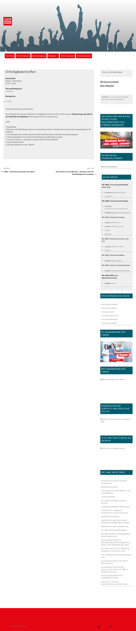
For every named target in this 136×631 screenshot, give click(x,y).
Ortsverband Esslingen (109, 308)
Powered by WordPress (19, 626)
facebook (108, 196)
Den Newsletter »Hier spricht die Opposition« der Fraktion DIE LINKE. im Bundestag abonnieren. (114, 569)
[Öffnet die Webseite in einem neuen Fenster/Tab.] (116, 456)
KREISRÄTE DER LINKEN (110, 516)
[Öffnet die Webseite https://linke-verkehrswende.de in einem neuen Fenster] (116, 140)
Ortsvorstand (23, 56)
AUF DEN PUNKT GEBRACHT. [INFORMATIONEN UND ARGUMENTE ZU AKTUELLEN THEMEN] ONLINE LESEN (115, 542)
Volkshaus (10, 91)
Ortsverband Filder (107, 312)
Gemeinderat (39, 56)
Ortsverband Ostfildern (109, 323)
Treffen (9, 101)
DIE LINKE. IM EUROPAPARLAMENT (114, 530)
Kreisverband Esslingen (109, 304)
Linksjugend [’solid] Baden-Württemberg (115, 507)
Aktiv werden (67, 56)
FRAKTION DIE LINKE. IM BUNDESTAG (114, 526)
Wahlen (52, 56)
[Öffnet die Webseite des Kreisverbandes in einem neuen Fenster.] (116, 424)
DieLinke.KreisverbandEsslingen (116, 209)
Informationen (84, 56)
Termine (9, 56)
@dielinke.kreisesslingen (121, 212)
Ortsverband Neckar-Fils (109, 316)
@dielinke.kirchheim (119, 192)
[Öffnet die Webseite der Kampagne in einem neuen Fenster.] (116, 351)
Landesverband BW (108, 497)
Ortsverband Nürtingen (109, 319)
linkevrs (113, 283)
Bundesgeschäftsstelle (109, 487)
